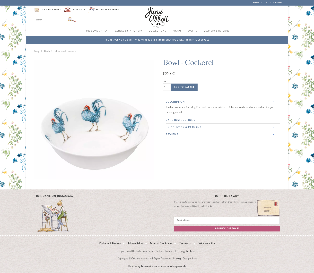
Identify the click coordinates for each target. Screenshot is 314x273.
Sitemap (176, 258)
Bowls (47, 51)
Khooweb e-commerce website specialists (163, 266)
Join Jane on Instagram (55, 196)
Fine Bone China (96, 30)
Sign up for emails (51, 10)
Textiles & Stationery (128, 30)
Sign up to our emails (227, 228)
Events (192, 30)
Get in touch (79, 10)
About (177, 30)
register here (188, 251)
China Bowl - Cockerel (65, 51)
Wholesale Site (207, 243)
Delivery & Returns (216, 30)
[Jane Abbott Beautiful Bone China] (157, 17)
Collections (157, 30)
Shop (36, 51)
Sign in (258, 2)
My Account (273, 2)
